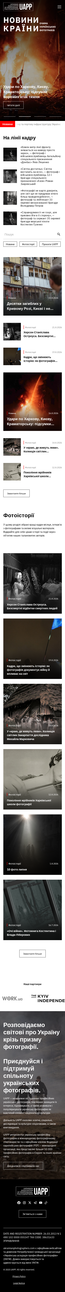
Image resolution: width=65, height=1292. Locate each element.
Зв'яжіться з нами (32, 1214)
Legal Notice (19, 1283)
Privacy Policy (19, 1276)
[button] (59, 6)
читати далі (13, 105)
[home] (18, 6)
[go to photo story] (32, 154)
